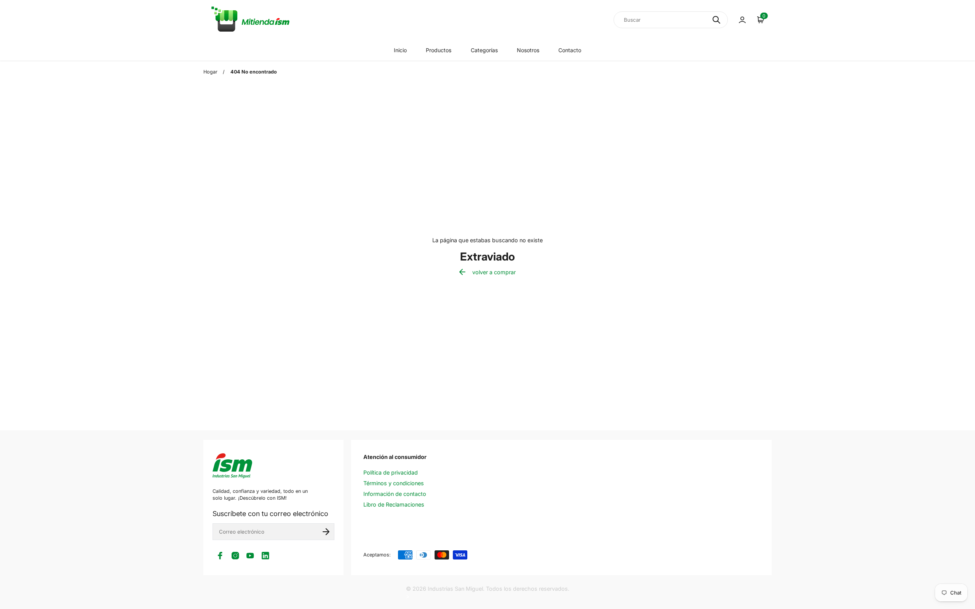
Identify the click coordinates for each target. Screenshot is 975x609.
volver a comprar (494, 272)
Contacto (569, 50)
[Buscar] (716, 19)
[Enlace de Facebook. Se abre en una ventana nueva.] (220, 555)
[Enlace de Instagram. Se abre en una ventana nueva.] (235, 555)
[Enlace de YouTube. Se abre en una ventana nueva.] (250, 555)
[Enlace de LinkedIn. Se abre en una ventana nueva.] (265, 555)
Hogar (210, 72)
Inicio (400, 50)
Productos (438, 50)
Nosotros (528, 50)
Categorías (484, 50)
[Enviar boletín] (326, 531)
